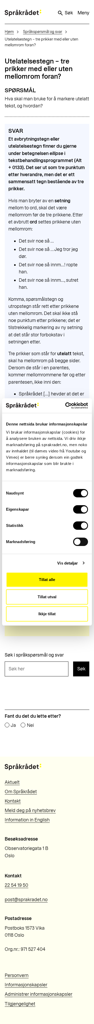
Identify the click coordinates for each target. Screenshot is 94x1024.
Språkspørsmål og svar (42, 31)
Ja (13, 725)
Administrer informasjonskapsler (38, 994)
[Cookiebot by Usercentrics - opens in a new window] (66, 405)
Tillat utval (47, 597)
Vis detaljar (67, 563)
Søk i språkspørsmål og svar (34, 655)
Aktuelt (12, 782)
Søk (69, 13)
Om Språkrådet (21, 792)
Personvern (16, 975)
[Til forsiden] (23, 13)
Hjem (9, 31)
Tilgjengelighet (20, 1004)
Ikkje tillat (47, 614)
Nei (30, 725)
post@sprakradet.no (26, 899)
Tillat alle (47, 579)
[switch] (80, 509)
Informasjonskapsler (26, 985)
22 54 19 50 (16, 885)
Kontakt (13, 801)
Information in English (27, 820)
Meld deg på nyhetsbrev (30, 810)
